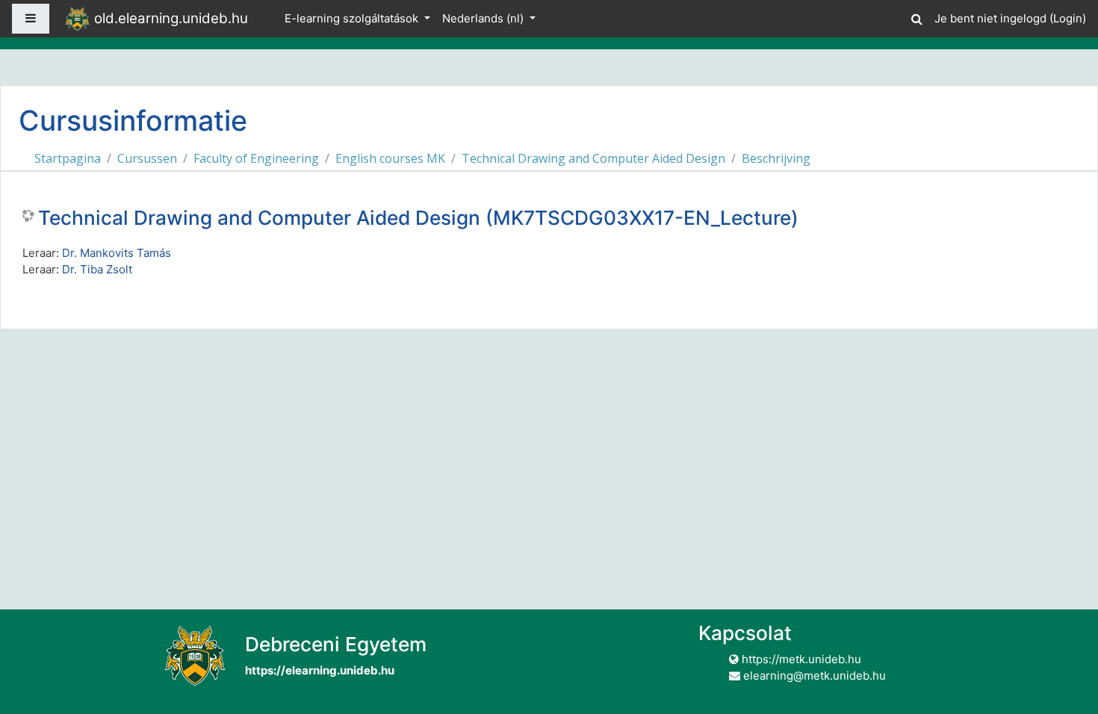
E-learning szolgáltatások (353, 18)
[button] (916, 16)
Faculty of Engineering (256, 158)
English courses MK (390, 158)
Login (1067, 18)
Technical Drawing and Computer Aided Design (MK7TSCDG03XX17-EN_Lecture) (418, 217)
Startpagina (67, 158)
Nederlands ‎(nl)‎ (484, 18)
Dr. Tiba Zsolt (97, 269)
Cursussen (147, 158)
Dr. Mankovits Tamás (116, 253)
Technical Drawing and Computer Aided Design (593, 158)
